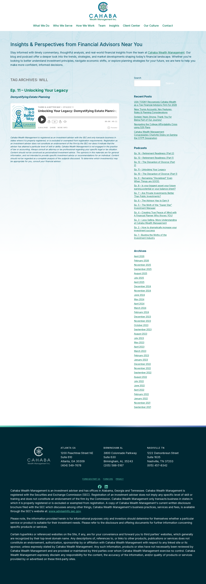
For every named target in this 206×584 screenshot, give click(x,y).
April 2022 (139, 389)
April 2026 (139, 256)
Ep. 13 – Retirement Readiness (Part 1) (154, 157)
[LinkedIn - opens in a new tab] (106, 487)
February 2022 (141, 394)
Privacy (120, 479)
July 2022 (139, 381)
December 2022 (142, 364)
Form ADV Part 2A (91, 479)
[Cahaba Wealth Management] (103, 11)
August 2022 (140, 377)
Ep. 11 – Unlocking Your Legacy (39, 90)
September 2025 (143, 269)
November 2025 (142, 265)
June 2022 (139, 385)
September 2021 (142, 407)
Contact (167, 25)
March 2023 (140, 351)
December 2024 (142, 286)
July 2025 (139, 277)
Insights (114, 25)
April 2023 (139, 346)
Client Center (131, 25)
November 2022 (142, 368)
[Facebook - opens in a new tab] (99, 487)
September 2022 (142, 372)
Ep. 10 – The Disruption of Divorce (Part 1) (155, 173)
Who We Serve (62, 25)
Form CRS (108, 479)
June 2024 (139, 295)
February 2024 (141, 312)
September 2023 (143, 329)
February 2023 (141, 355)
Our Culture (151, 25)
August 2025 (140, 273)
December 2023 (142, 316)
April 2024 (139, 303)
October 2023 (141, 325)
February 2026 (141, 260)
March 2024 (140, 308)
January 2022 (141, 398)
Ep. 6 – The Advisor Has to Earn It (151, 200)
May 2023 (139, 342)
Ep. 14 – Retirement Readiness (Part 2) (154, 153)
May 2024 (139, 299)
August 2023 (140, 333)
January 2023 (141, 359)
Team (102, 25)
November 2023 (142, 321)
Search (137, 78)
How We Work (85, 25)
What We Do (41, 25)
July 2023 (139, 338)
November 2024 (142, 290)
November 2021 (142, 402)
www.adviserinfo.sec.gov (65, 511)
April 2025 (139, 282)
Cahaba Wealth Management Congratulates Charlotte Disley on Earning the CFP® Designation (155, 135)
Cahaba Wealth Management (166, 52)
